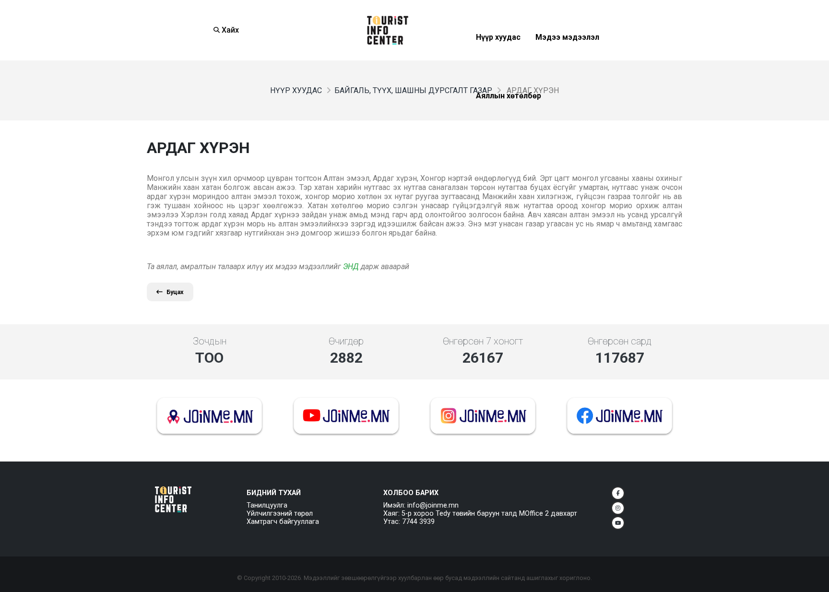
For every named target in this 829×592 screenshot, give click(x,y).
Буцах (175, 292)
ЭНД (351, 266)
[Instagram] (618, 508)
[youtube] (618, 523)
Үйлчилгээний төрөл (280, 513)
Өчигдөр (346, 341)
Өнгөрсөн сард (619, 341)
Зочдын (209, 341)
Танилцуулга (267, 505)
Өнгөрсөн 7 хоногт (483, 341)
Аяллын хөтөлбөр (508, 119)
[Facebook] (618, 493)
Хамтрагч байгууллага (283, 522)
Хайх (229, 30)
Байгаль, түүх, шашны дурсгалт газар (413, 90)
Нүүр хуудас (498, 60)
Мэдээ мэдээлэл (567, 60)
